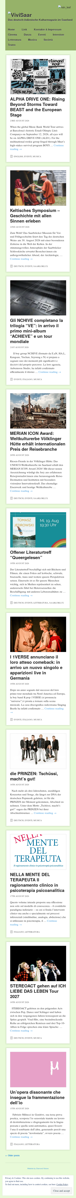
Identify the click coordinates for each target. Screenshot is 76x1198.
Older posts (12, 1155)
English (18, 156)
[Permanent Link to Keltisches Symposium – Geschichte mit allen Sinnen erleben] (38, 188)
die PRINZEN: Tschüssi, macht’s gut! (34, 776)
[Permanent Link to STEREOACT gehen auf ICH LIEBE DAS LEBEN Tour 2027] (38, 963)
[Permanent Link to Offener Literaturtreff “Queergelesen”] (38, 530)
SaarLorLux (40, 266)
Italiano (27, 379)
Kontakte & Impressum (47, 29)
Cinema (12, 34)
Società (48, 39)
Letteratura (14, 39)
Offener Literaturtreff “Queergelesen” (30, 554)
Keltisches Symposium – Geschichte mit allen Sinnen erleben (35, 215)
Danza (27, 34)
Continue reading (21, 258)
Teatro (12, 45)
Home (11, 29)
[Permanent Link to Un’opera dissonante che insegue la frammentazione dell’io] (38, 1069)
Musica (32, 39)
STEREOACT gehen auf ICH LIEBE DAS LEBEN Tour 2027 (38, 991)
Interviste (58, 34)
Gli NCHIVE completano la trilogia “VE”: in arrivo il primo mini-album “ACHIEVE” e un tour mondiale (36, 330)
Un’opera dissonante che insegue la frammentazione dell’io (37, 1097)
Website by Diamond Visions (38, 1168)
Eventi (42, 34)
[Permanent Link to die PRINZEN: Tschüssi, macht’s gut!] (38, 751)
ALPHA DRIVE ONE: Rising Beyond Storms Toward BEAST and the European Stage (37, 107)
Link (24, 29)
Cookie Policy (62, 1184)
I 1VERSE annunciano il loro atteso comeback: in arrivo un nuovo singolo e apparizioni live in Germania (36, 667)
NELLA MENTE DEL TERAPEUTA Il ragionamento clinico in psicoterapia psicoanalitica (37, 882)
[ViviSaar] (20, 15)
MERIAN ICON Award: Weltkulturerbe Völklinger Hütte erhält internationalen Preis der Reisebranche (37, 441)
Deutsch (19, 266)
